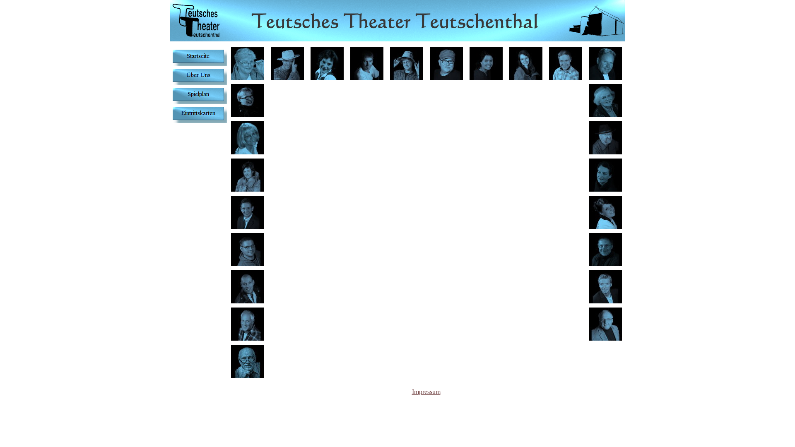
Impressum (426, 391)
